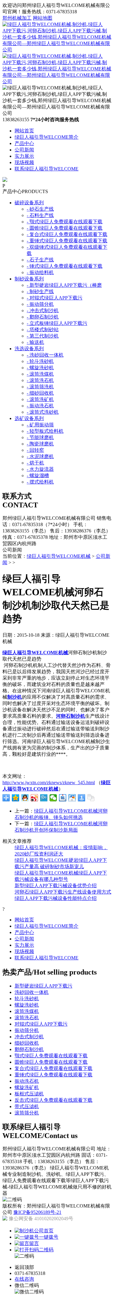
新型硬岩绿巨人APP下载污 (43, 985)
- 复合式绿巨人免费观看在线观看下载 (67, 234)
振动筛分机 (27, 1030)
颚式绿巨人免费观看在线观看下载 (51, 1055)
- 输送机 (35, 342)
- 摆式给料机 (40, 481)
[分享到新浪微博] (34, 797)
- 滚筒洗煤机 (40, 374)
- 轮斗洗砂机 (40, 361)
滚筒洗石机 (27, 1017)
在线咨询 (24, 1279)
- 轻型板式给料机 (45, 431)
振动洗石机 (27, 1081)
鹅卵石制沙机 (29, 1049)
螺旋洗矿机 (27, 1087)
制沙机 (14, 697)
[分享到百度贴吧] (63, 797)
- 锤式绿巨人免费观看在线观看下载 (64, 266)
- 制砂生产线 (40, 291)
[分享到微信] (53, 797)
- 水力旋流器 (40, 469)
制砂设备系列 (29, 278)
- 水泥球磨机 (40, 456)
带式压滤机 (27, 1106)
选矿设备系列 (29, 418)
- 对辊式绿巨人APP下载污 (54, 297)
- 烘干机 (35, 462)
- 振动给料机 (40, 272)
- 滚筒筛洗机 (40, 386)
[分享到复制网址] (91, 797)
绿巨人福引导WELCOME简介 (46, 137)
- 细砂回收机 (40, 393)
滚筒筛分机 (27, 1112)
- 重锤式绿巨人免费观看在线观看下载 (67, 240)
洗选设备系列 (29, 348)
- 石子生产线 (40, 259)
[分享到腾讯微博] (44, 797)
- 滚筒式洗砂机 (43, 412)
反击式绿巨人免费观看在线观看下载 (53, 1100)
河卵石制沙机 (70, 716)
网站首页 (24, 130)
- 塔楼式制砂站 (43, 329)
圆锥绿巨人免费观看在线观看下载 (51, 1062)
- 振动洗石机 (40, 405)
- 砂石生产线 (40, 209)
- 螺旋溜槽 (38, 475)
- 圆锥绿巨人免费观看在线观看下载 (64, 228)
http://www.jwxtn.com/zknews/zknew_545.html (48, 782)
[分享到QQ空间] (15, 797)
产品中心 (24, 143)
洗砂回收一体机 (32, 992)
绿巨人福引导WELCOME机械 (59, 556)
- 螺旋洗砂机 (40, 367)
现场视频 (24, 162)
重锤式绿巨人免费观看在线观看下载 (53, 1074)
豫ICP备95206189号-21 (37, 1212)
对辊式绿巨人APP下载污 (41, 1024)
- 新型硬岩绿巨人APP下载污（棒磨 (64, 285)
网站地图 (42, 18)
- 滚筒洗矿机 (40, 399)
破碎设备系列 (29, 202)
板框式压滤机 (29, 1093)
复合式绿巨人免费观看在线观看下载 (53, 1068)
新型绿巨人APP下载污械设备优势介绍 (56, 885)
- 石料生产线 (40, 215)
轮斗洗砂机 (27, 998)
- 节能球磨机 (40, 437)
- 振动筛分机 (40, 304)
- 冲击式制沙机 (43, 310)
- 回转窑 (35, 450)
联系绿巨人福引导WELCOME (46, 168)
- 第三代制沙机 (43, 335)
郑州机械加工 (17, 18)
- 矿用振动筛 (40, 424)
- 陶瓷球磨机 (40, 443)
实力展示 (24, 156)
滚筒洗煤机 (27, 1011)
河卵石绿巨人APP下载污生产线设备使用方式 (63, 891)
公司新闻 (24, 149)
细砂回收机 (27, 1043)
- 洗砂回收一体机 (45, 354)
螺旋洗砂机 (27, 1004)
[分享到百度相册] (72, 797)
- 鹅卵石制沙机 (43, 316)
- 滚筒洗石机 (40, 380)
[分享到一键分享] (81, 797)
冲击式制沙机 (29, 1036)
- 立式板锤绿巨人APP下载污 (57, 323)
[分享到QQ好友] (25, 797)
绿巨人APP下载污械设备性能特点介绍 (56, 898)
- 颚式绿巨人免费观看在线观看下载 (64, 221)
